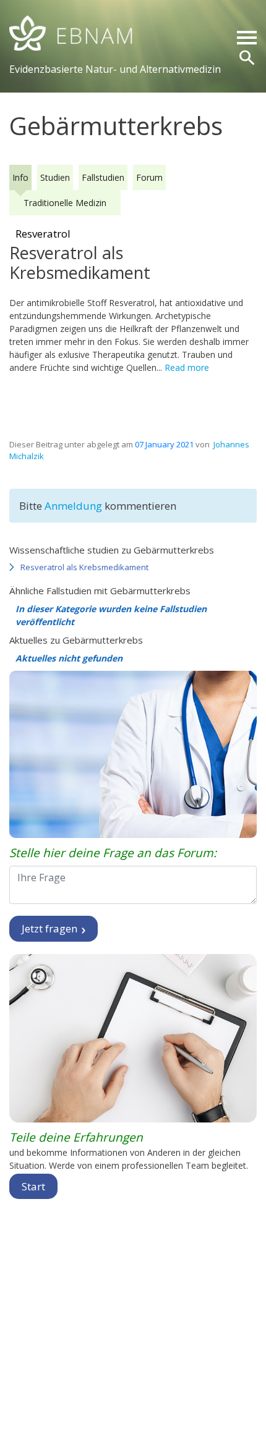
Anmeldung (75, 506)
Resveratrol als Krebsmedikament (84, 567)
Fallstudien (103, 177)
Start (33, 1186)
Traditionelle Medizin (65, 203)
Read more (187, 367)
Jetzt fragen (51, 928)
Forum (149, 177)
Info (20, 177)
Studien (55, 177)
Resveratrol (43, 233)
